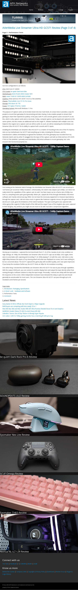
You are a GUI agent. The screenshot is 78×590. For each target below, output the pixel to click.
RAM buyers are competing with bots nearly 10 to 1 (19, 306)
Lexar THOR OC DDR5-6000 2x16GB (18, 96)
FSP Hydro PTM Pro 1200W (16, 106)
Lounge (60, 10)
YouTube (5, 564)
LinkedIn (23, 564)
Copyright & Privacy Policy (36, 572)
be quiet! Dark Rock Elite (19, 91)
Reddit (30, 564)
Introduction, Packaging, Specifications (16, 289)
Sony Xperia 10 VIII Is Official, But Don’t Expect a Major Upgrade (23, 304)
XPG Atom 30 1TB (14, 103)
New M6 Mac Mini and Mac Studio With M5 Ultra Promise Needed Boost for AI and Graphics (32, 309)
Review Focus (60, 572)
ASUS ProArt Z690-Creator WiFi (22, 94)
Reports (50, 10)
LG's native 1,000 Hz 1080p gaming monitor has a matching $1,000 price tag (27, 316)
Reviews (40, 10)
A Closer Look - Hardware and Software (17, 291)
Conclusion (7, 296)
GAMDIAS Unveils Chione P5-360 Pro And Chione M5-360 (21, 311)
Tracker (70, 10)
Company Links (21, 572)
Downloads (50, 572)
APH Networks (19, 3)
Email (35, 564)
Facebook (13, 564)
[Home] (5, 4)
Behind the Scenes (8, 572)
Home (31, 10)
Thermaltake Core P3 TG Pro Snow (19, 101)
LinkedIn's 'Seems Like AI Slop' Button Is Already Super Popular (23, 313)
